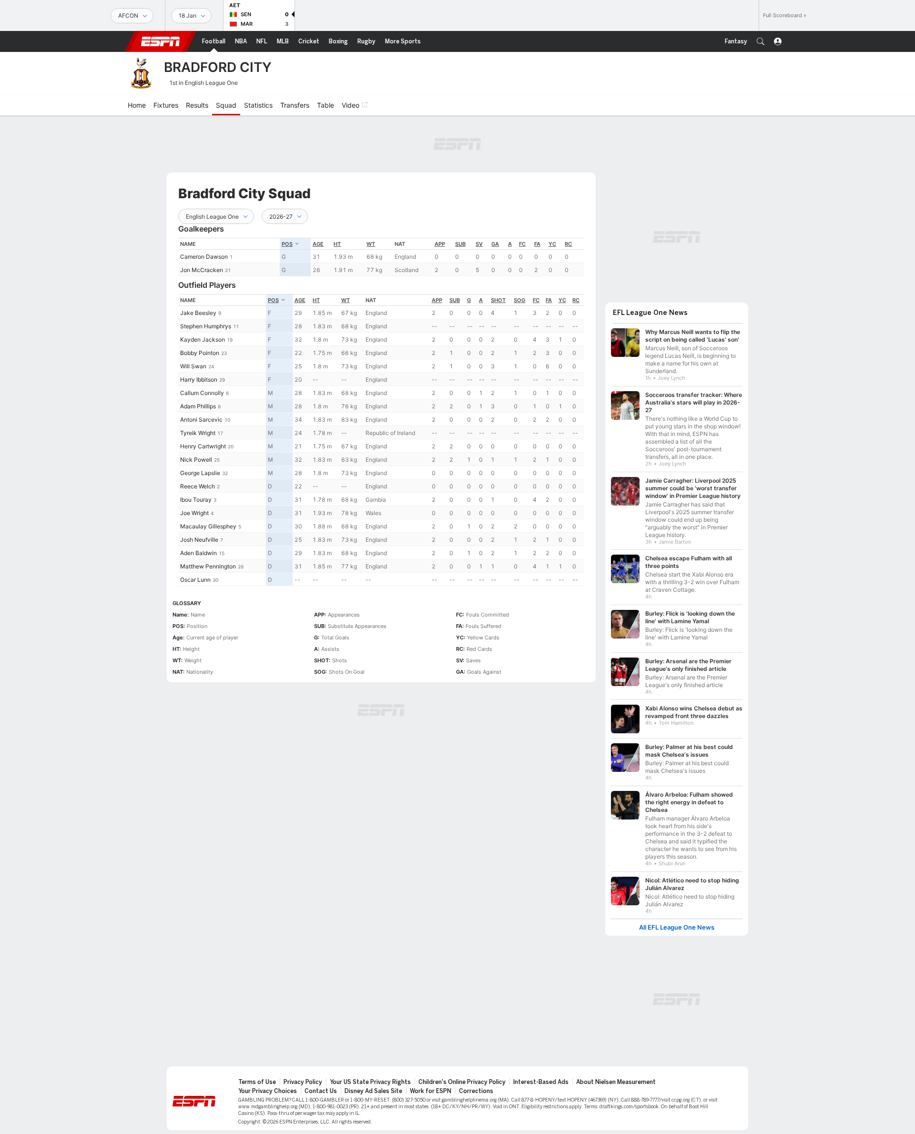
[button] (760, 41)
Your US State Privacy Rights (370, 1082)
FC (522, 244)
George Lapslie (200, 472)
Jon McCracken (201, 269)
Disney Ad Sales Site (373, 1091)
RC (568, 244)
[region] (381, 257)
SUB (460, 244)
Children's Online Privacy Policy (462, 1082)
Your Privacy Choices (267, 1091)
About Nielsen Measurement (616, 1082)
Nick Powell (196, 459)
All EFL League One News (676, 927)
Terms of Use (257, 1082)
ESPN (160, 41)
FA (537, 244)
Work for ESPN (430, 1091)
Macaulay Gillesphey (208, 526)
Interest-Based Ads (541, 1082)
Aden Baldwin (198, 553)
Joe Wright (194, 512)
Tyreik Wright (197, 432)
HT (337, 244)
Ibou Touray (196, 499)
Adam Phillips (198, 406)
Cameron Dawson (204, 256)
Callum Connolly (202, 392)
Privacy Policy (303, 1082)
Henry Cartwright (203, 446)
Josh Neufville (199, 539)
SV (479, 244)
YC (552, 244)
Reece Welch (197, 486)
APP (440, 244)
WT (370, 244)
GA (495, 244)
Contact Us (321, 1091)
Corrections (476, 1091)
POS (287, 244)
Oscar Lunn (195, 579)
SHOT (498, 300)
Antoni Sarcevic (201, 419)
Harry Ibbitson (198, 379)
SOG (519, 300)
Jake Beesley (198, 312)
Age (318, 244)
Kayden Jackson (202, 339)
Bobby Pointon (199, 352)
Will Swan (193, 366)
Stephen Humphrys (205, 326)
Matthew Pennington (208, 566)
